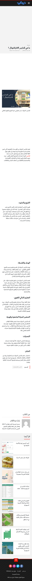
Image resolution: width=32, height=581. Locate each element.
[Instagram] (14, 566)
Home (28, 45)
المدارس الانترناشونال (17, 367)
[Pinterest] (10, 566)
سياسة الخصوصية (16, 574)
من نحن (24, 571)
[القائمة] (29, 3)
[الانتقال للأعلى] (16, 560)
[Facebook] (21, 566)
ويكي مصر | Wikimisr (11, 571)
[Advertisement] (16, 26)
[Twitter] (17, 566)
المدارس (28, 156)
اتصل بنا (19, 571)
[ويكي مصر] (21, 3)
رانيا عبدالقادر (25, 50)
